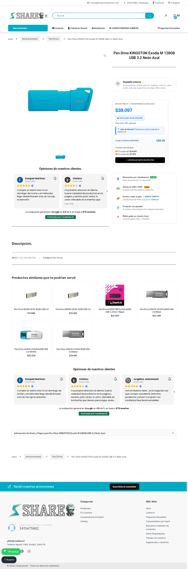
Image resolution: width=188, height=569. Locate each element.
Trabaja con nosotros (156, 538)
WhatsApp (13, 551)
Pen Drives (54, 39)
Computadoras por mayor (158, 521)
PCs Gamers (86, 512)
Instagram (175, 3)
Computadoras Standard (92, 517)
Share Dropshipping (155, 533)
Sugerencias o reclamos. (157, 542)
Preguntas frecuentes (169, 28)
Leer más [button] (69, 204)
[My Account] (165, 15)
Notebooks (85, 508)
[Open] (46, 15)
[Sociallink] (22, 551)
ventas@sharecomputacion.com (104, 3)
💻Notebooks (98, 28)
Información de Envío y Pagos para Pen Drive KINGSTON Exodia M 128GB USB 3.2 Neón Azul (59, 433)
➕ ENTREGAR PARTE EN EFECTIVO (140, 160)
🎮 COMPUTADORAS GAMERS (124, 28)
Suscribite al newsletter (124, 486)
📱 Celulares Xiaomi (77, 28)
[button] (107, 191)
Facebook (159, 3)
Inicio (10, 39)
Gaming (84, 521)
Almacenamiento (30, 39)
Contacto (58, 28)
